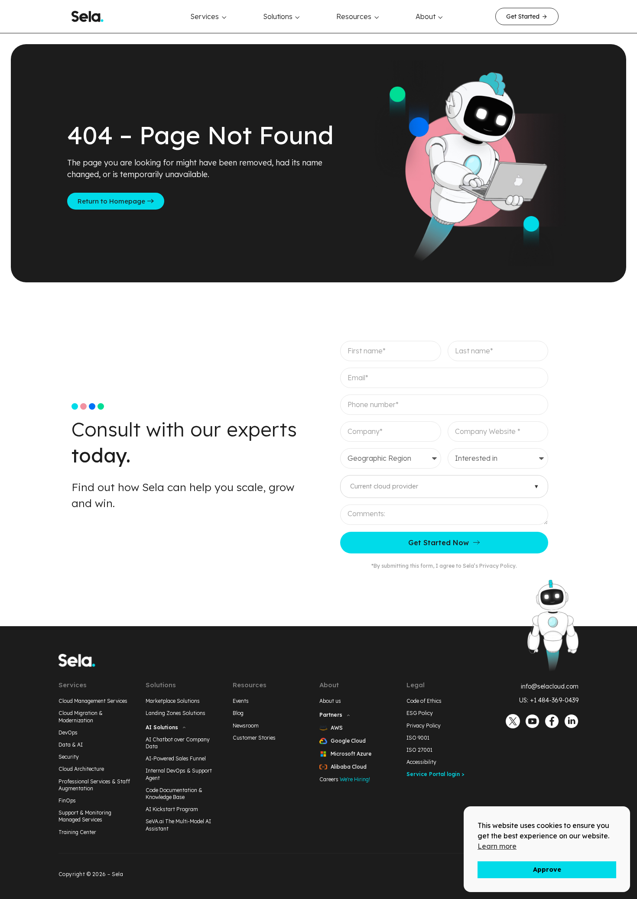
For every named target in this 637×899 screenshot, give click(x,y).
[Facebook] (552, 721)
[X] (513, 721)
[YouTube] (532, 721)
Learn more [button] (497, 846)
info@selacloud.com (549, 686)
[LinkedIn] (571, 721)
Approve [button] (547, 869)
